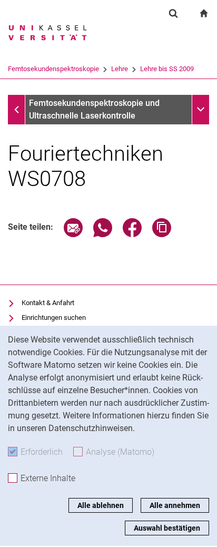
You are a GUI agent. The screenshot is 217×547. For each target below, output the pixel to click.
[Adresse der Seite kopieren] (161, 234)
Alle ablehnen (100, 505)
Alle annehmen (175, 505)
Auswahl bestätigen (167, 528)
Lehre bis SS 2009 (167, 69)
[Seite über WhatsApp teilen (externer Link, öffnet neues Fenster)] (102, 234)
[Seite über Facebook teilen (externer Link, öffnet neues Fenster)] (132, 234)
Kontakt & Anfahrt (48, 303)
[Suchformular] (173, 13)
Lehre (119, 69)
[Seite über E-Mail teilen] (73, 234)
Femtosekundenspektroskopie (53, 69)
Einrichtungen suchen (54, 317)
